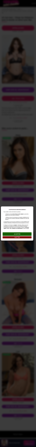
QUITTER (17, 237)
